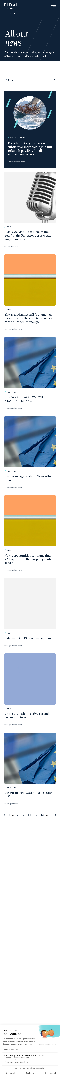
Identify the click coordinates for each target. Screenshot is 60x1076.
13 (43, 815)
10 (23, 815)
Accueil (7, 14)
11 (30, 815)
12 (36, 815)
